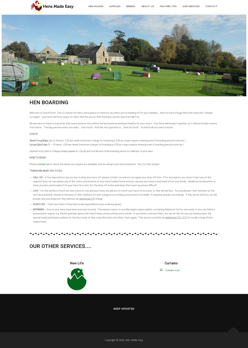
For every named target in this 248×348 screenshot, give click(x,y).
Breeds (130, 6)
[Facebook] (124, 316)
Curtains (171, 263)
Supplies (115, 6)
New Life (77, 263)
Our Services (191, 6)
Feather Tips (168, 6)
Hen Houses (96, 6)
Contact (211, 6)
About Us (147, 6)
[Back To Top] (234, 332)
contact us (43, 164)
